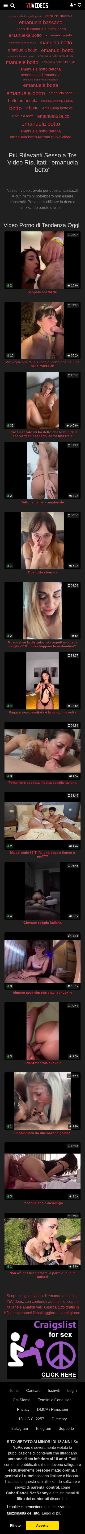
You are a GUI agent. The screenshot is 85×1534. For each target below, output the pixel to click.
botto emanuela (22, 100)
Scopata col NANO (42, 292)
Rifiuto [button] (15, 1525)
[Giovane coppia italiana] (42, 891)
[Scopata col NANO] (42, 260)
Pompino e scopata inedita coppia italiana (42, 782)
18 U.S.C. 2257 (31, 1419)
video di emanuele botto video (41, 29)
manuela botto (56, 43)
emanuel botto (57, 50)
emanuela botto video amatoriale (41, 79)
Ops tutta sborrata (42, 572)
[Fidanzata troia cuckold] (42, 1031)
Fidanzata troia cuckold (43, 1063)
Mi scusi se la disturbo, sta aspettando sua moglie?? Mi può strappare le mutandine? (42, 644)
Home (13, 1391)
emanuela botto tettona (41, 69)
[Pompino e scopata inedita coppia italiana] (42, 751)
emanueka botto (25, 35)
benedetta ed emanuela (40, 75)
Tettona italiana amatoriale (42, 502)
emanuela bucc (53, 116)
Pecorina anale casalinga (42, 1203)
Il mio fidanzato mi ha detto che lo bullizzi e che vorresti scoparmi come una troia (42, 434)
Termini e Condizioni (55, 1400)
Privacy (23, 1409)
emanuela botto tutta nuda (59, 62)
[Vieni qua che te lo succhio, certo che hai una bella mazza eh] (42, 330)
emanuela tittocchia (58, 16)
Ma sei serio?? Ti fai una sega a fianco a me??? (42, 854)
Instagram (19, 1428)
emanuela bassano (40, 22)
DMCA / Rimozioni (52, 1409)
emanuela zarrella (59, 35)
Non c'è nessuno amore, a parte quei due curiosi (42, 1275)
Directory (59, 1419)
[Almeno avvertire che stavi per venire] (42, 961)
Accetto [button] (42, 1525)
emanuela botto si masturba (56, 56)
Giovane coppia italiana (42, 922)
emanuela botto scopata (22, 42)
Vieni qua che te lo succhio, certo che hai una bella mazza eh (43, 364)
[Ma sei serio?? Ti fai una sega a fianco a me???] (42, 821)
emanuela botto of (57, 108)
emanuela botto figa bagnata (25, 16)
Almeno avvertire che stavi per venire (42, 993)
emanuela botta (40, 85)
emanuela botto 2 (62, 93)
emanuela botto (25, 93)
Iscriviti (54, 1391)
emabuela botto (22, 50)
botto (15, 108)
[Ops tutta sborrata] (42, 540)
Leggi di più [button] (51, 1513)
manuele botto (22, 62)
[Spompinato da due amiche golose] (42, 1101)
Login (72, 1391)
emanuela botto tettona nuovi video (40, 137)
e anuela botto (23, 116)
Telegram (43, 1428)
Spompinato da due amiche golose (42, 1133)
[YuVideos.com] (37, 5)
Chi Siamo (21, 1400)
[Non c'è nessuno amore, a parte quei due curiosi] (42, 1241)
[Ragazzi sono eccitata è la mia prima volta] (42, 681)
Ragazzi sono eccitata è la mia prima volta (42, 712)
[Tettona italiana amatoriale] (42, 470)
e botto (32, 108)
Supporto (66, 1428)
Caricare (33, 1391)
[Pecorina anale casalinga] (42, 1171)
